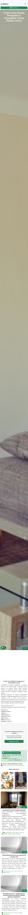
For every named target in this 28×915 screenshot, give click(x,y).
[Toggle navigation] (25, 4)
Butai (17, 832)
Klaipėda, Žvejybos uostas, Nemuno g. (12, 833)
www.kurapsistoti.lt (13, 758)
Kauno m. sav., (6, 872)
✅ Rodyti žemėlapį (14, 741)
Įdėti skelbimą (14, 7)
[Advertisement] (14, 665)
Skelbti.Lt (5, 4)
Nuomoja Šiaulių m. (20, 765)
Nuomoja (22, 832)
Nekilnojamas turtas (10, 832)
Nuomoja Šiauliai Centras (9, 765)
